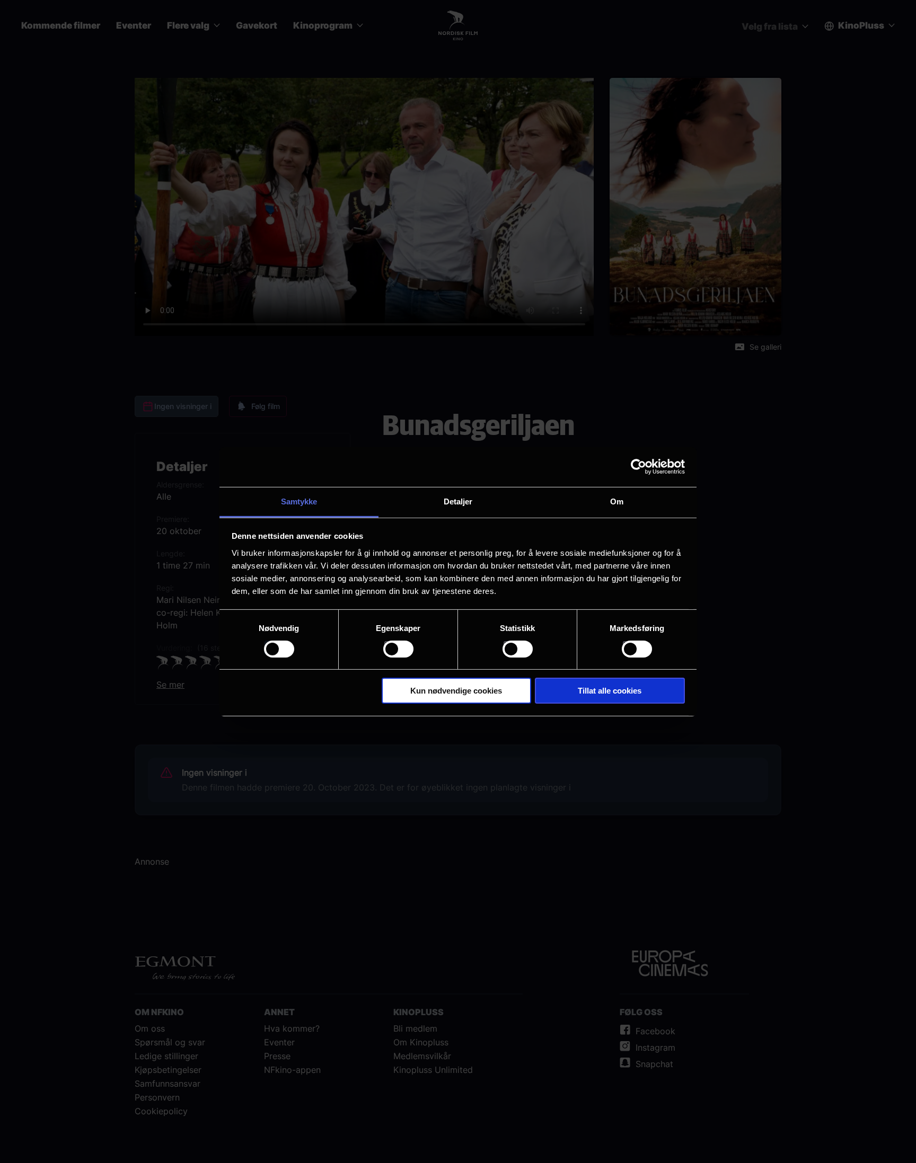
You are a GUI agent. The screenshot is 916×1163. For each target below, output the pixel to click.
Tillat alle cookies (609, 690)
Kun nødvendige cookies (456, 690)
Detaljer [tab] (458, 500)
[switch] (398, 649)
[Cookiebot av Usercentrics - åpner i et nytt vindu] (638, 467)
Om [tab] (616, 500)
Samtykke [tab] (299, 500)
